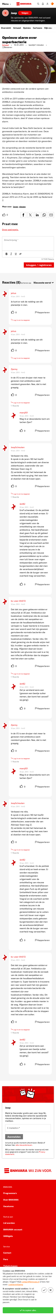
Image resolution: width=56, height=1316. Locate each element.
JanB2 (22, 503)
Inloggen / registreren (39, 264)
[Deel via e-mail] (51, 215)
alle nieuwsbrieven (24, 1145)
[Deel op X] (30, 215)
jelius (13, 293)
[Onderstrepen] (16, 254)
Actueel (17, 28)
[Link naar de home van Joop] (5, 13)
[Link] (20, 254)
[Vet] (6, 254)
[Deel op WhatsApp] (44, 215)
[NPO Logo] (52, 4)
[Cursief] (11, 254)
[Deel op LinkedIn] (37, 215)
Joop (14, 13)
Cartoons (37, 28)
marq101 (24, 412)
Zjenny (14, 369)
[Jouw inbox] (43, 4)
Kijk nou (48, 28)
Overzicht (6, 28)
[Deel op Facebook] (23, 215)
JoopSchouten (17, 447)
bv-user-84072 (18, 601)
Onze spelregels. (10, 229)
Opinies (27, 28)
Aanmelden (14, 1136)
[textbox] (28, 243)
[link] (15, 206)
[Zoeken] (38, 4)
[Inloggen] (47, 4)
